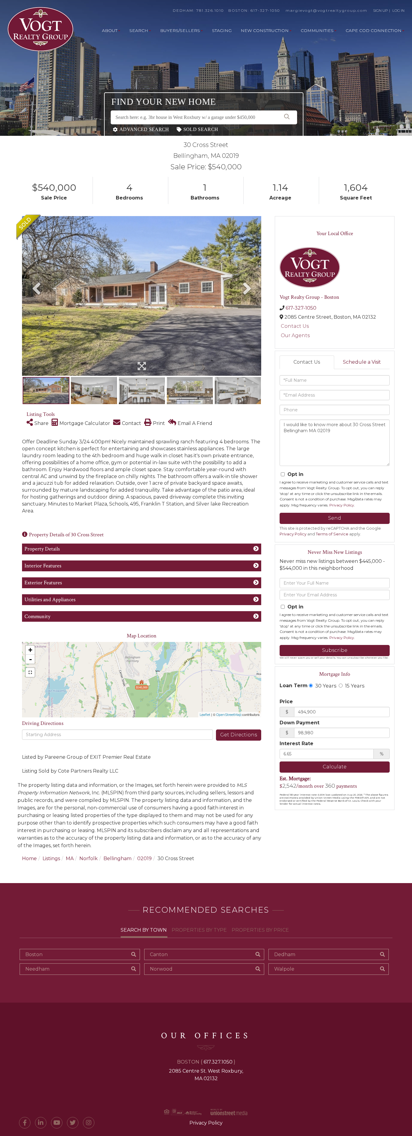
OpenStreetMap (228, 715)
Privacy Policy (341, 505)
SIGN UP (380, 10)
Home (29, 858)
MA (70, 858)
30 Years (325, 686)
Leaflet (205, 715)
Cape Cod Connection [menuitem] (373, 30)
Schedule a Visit (362, 362)
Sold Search (200, 129)
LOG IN (398, 10)
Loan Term (294, 685)
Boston (34, 954)
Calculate (335, 767)
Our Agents (295, 335)
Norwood (161, 969)
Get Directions (238, 735)
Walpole (284, 969)
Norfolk (88, 858)
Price (286, 701)
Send (334, 518)
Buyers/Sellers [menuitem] (180, 30)
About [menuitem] (109, 30)
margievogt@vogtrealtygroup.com (326, 10)
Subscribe (334, 650)
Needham (37, 969)
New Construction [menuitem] (265, 30)
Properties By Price (260, 930)
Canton (159, 954)
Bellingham (117, 858)
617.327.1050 (218, 1062)
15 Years (354, 686)
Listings (51, 858)
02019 (144, 858)
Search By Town (144, 930)
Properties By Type (199, 930)
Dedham (284, 954)
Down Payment (299, 723)
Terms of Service (332, 534)
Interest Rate (296, 743)
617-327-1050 (265, 10)
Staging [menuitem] (222, 30)
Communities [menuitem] (317, 30)
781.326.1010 (210, 10)
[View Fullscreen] (30, 672)
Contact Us (295, 326)
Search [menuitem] (138, 30)
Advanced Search (144, 129)
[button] (286, 117)
